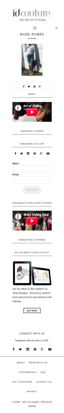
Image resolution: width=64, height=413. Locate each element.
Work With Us (38, 363)
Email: (15, 174)
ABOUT (21, 363)
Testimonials (28, 372)
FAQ (43, 372)
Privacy (32, 391)
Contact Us (44, 382)
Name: (15, 163)
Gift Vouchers (22, 382)
